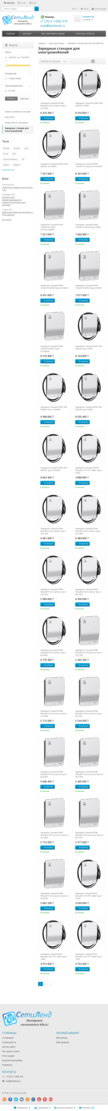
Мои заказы (62, 1037)
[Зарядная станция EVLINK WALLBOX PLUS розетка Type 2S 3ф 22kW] (54, 874)
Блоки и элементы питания (18, 111)
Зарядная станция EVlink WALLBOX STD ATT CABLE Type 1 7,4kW (54, 956)
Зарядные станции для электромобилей (17, 129)
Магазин (11, 3)
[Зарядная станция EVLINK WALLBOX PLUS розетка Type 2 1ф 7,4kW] (54, 691)
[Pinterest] (44, 1099)
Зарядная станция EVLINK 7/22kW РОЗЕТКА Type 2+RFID (88, 225)
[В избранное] (67, 118)
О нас (23, 3)
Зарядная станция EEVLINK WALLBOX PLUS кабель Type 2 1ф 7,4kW (53, 105)
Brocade (17, 148)
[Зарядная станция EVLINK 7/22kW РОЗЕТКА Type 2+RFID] (89, 205)
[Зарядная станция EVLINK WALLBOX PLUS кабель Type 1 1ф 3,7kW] (54, 509)
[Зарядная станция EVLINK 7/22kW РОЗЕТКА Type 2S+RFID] (89, 266)
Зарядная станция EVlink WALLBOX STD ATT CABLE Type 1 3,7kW (88, 896)
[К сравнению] (63, 118)
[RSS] (4, 1099)
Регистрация (100, 8)
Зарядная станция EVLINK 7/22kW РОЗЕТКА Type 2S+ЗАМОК (51, 349)
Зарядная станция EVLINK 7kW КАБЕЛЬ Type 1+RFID (88, 347)
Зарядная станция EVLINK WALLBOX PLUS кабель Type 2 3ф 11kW (88, 592)
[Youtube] (39, 1099)
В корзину (48, 118)
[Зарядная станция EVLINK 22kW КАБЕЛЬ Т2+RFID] (89, 83)
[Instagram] (33, 1099)
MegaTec (17, 165)
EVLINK (11, 90)
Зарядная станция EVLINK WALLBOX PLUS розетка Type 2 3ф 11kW (88, 713)
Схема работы (9, 1042)
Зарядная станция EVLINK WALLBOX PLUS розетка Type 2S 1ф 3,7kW (89, 774)
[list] (97, 61)
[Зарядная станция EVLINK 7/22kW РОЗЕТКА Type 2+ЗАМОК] (54, 266)
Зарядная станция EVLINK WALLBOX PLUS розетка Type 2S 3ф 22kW (54, 896)
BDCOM (6, 148)
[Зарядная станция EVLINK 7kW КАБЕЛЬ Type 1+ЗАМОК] (54, 387)
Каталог (27, 33)
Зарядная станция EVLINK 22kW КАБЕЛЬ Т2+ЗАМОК (54, 165)
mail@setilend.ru (13, 1081)
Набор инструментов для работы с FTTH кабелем (17, 213)
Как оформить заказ (52, 33)
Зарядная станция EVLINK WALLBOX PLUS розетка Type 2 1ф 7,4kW (53, 713)
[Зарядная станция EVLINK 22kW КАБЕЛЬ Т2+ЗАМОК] (54, 144)
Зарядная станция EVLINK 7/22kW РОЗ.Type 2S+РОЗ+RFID (88, 165)
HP (23, 159)
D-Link (5, 154)
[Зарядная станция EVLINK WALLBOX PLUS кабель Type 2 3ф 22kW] (54, 630)
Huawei (6, 165)
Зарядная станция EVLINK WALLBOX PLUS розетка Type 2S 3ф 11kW (89, 835)
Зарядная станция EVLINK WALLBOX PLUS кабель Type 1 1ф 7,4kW (88, 531)
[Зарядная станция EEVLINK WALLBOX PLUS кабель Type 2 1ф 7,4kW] (54, 83)
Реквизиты (7, 1064)
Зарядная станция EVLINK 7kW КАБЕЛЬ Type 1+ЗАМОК (53, 408)
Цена (8, 52)
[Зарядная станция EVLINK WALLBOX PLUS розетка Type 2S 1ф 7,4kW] (54, 813)
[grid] (93, 61)
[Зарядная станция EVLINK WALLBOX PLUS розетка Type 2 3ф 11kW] (89, 691)
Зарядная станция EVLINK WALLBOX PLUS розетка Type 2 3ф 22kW (53, 774)
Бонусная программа (12, 1060)
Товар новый (14, 78)
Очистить (24, 98)
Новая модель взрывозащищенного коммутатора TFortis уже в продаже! (14, 201)
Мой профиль (62, 1042)
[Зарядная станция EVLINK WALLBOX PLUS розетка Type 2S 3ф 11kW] (89, 813)
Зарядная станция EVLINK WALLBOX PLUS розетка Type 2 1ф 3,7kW (88, 652)
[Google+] (50, 1099)
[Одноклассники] (27, 1099)
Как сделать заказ (11, 1051)
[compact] (101, 61)
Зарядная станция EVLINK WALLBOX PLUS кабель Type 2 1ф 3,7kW (53, 592)
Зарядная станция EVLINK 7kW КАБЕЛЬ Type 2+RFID (88, 408)
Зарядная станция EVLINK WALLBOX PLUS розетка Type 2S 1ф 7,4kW (54, 835)
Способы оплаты (85, 33)
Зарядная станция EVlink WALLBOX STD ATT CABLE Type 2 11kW (88, 956)
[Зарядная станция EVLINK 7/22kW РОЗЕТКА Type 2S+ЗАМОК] (54, 326)
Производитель (14, 85)
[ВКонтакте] (21, 1099)
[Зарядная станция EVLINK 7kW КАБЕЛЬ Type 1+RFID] (89, 326)
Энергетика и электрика (16, 122)
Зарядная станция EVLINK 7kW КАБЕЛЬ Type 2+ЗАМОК (53, 469)
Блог (34, 3)
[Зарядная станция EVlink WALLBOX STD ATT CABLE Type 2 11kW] (89, 934)
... (103, 33)
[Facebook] (10, 1099)
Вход (86, 8)
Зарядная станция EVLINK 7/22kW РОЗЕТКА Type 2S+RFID (88, 286)
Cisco (26, 148)
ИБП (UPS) (10, 117)
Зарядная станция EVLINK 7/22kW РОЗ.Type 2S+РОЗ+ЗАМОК (51, 227)
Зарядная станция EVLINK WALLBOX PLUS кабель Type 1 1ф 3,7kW (53, 531)
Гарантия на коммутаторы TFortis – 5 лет (17, 188)
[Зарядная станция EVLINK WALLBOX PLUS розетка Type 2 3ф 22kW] (54, 752)
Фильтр (13, 45)
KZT (74, 8)
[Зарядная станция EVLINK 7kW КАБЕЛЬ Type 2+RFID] (89, 387)
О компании (8, 1037)
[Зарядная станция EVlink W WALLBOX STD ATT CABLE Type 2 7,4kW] (89, 448)
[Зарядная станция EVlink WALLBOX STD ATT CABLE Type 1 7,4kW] (54, 934)
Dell (14, 154)
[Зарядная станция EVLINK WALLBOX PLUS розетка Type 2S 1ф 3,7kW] (89, 752)
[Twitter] (16, 1099)
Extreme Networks (10, 159)
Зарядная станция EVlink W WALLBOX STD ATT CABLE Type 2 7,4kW (88, 470)
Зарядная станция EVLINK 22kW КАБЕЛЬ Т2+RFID (89, 104)
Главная (10, 33)
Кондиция (10, 73)
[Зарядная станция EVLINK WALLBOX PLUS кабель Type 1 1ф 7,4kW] (89, 509)
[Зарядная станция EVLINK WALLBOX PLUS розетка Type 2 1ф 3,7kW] (89, 630)
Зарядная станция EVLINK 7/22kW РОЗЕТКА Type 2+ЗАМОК (54, 286)
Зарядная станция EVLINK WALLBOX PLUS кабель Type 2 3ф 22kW (53, 652)
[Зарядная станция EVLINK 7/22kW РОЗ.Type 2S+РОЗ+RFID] (89, 144)
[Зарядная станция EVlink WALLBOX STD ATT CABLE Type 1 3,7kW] (89, 874)
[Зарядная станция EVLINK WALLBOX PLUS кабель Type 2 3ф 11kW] (89, 570)
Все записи (6, 219)
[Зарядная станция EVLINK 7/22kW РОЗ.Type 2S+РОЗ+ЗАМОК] (54, 205)
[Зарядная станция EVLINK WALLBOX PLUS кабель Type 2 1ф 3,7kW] (54, 570)
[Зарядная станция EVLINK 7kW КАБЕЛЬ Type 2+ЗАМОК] (54, 448)
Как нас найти (8, 1046)
